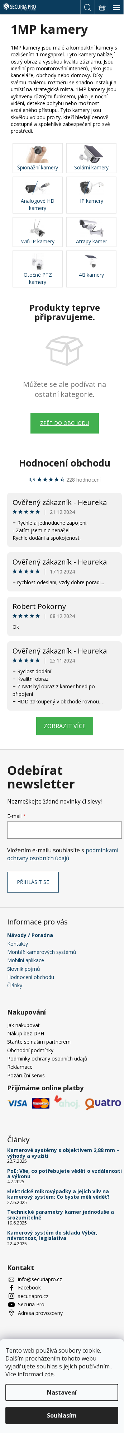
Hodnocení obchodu (64, 462)
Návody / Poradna (30, 935)
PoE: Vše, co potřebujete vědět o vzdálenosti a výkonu (64, 1173)
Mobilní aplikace (25, 960)
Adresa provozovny (40, 1313)
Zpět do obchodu (64, 423)
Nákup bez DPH (25, 1033)
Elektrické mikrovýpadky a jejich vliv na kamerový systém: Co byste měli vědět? (58, 1194)
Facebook (29, 1287)
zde (49, 1374)
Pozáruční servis (26, 1075)
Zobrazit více (65, 726)
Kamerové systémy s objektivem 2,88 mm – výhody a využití (63, 1152)
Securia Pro (31, 1304)
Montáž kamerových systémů (41, 952)
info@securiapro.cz (40, 1279)
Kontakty (17, 943)
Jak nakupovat (23, 1025)
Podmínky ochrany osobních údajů (47, 1058)
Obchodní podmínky (30, 1050)
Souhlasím (62, 1415)
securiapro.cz (33, 1296)
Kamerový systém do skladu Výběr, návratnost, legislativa (52, 1235)
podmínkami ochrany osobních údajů (62, 854)
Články (14, 985)
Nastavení (62, 1392)
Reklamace (20, 1066)
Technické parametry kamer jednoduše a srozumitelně (60, 1214)
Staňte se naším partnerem (39, 1041)
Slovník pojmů (23, 968)
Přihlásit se (33, 882)
